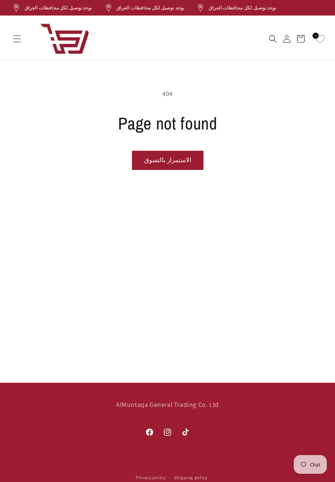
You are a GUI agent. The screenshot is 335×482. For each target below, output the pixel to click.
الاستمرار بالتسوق (167, 160)
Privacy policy (151, 477)
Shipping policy (191, 477)
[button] (17, 39)
